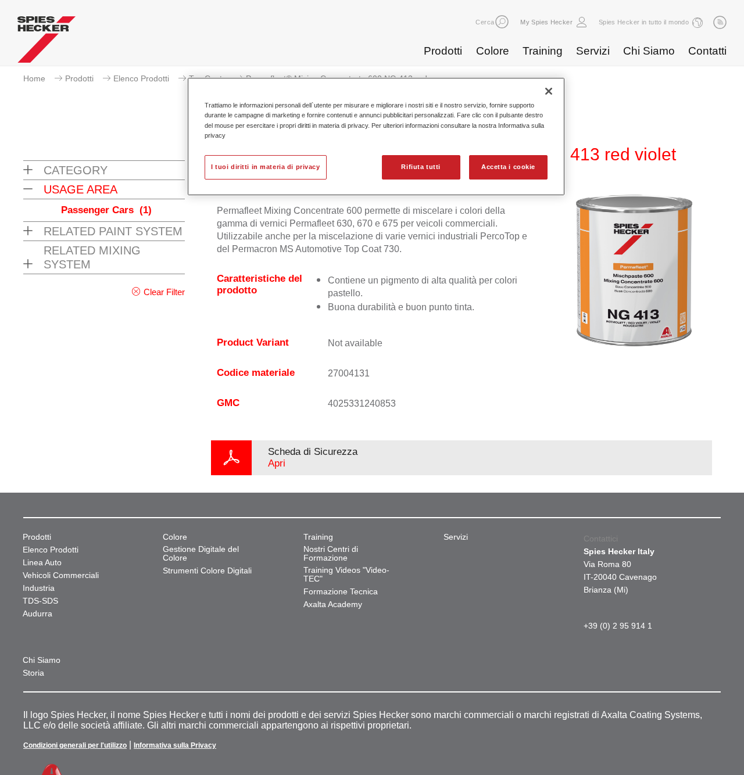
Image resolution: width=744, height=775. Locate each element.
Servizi (593, 51)
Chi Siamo (649, 51)
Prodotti (443, 51)
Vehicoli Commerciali (61, 575)
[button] (502, 21)
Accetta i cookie (508, 166)
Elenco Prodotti (141, 78)
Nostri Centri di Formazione (330, 553)
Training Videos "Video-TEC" (346, 574)
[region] (376, 136)
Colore (492, 51)
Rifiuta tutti (420, 166)
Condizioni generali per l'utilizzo (75, 745)
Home (34, 78)
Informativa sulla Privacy (175, 745)
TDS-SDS (40, 601)
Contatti (707, 51)
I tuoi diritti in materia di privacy (265, 166)
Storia (33, 673)
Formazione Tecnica (340, 591)
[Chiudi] (548, 91)
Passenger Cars (106, 210)
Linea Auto (42, 562)
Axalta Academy (332, 604)
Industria (39, 588)
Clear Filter (164, 292)
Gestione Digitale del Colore (201, 553)
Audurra (37, 613)
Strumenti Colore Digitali (207, 570)
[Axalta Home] (46, 42)
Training (543, 51)
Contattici (601, 538)
